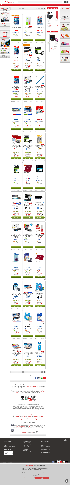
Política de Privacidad (45, 446)
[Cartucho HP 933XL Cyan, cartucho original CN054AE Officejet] (16, 168)
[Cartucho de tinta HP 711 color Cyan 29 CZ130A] (40, 168)
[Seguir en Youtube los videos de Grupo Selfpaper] (58, 462)
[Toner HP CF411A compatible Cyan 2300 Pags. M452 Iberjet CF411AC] (16, 227)
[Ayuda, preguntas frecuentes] (66, 482)
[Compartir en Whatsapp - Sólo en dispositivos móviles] (42, 378)
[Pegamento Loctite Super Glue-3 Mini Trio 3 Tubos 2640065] (16, 20)
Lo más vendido (25, 446)
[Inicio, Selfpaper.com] (11, 2)
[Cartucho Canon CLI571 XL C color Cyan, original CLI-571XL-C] (40, 109)
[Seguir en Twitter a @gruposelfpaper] (56, 462)
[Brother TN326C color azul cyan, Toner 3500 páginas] (16, 316)
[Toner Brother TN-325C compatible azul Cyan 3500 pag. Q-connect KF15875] (28, 227)
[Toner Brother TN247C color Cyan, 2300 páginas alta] (16, 109)
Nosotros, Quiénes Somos (9, 444)
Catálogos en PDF (26, 442)
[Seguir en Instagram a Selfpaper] (64, 462)
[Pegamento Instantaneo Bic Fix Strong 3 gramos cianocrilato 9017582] (40, 138)
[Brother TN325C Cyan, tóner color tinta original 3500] (28, 109)
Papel (24, 4)
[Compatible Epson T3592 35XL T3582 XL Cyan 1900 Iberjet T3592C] (28, 316)
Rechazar (38, 477)
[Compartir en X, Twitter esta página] (39, 378)
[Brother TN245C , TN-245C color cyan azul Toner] (28, 286)
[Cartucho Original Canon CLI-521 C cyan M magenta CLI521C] (16, 138)
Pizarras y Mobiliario (18, 4)
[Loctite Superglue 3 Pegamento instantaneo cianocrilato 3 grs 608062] (16, 79)
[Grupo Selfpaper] (45, 453)
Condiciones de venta (45, 444)
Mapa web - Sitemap (45, 449)
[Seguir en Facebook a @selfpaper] (53, 462)
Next (57, 19)
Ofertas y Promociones (27, 448)
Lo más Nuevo (25, 445)
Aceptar (45, 477)
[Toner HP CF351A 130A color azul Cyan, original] (28, 50)
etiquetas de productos (36, 411)
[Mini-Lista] (43, 8)
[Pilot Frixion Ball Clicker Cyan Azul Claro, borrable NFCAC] (40, 79)
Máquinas (27, 4)
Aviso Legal (43, 445)
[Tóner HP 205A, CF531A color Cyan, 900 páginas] (40, 197)
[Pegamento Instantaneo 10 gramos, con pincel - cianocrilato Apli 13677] (40, 227)
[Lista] (41, 8)
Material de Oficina (9, 4)
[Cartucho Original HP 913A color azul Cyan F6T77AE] (16, 197)
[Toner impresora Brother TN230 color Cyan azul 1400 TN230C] (28, 345)
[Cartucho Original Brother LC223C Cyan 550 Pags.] (28, 257)
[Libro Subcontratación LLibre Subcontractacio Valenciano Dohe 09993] (40, 257)
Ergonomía (54, 4)
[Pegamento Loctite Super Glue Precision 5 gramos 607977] (16, 50)
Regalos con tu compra (27, 444)
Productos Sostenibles (27, 451)
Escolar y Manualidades (47, 4)
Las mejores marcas (26, 450)
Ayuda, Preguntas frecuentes (10, 448)
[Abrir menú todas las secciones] (2, 2)
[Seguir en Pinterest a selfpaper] (61, 462)
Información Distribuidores (9, 446)
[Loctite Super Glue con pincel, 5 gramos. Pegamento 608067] (40, 20)
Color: (24, 418)
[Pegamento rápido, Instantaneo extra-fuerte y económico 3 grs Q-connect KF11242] (28, 20)
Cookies (43, 448)
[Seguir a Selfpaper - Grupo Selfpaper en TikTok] (66, 462)
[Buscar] (60, 2)
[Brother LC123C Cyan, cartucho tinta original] (16, 257)
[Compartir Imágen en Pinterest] (44, 378)
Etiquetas (32, 4)
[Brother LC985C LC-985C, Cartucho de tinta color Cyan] (16, 286)
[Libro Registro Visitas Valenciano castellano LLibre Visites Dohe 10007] (28, 168)
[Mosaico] (44, 8)
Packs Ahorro (25, 449)
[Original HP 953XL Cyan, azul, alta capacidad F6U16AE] (40, 50)
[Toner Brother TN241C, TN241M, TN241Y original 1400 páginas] (16, 345)
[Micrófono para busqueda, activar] (59, 1)
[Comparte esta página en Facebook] (36, 378)
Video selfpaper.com (26, 441)
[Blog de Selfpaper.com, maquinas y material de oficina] (5, 56)
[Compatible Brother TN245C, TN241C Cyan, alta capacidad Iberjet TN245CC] (28, 79)
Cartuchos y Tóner (38, 4)
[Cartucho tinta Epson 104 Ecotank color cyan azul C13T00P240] (40, 345)
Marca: (15, 413)
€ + (61, 4)
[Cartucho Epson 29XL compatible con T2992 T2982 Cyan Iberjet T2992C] (40, 286)
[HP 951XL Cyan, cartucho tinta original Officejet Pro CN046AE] (28, 138)
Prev (49, 19)
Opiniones (6, 445)
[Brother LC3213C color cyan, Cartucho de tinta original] (40, 316)
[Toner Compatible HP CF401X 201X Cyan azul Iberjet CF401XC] (28, 197)
